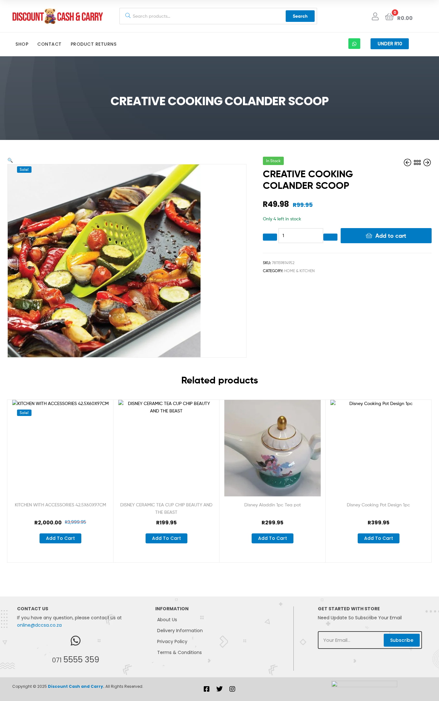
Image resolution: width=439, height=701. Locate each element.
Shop (21, 44)
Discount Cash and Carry (75, 686)
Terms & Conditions (179, 652)
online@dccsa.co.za (39, 625)
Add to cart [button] (60, 538)
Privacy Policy (172, 641)
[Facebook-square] (206, 689)
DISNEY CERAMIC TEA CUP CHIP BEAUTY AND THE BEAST (166, 508)
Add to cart (390, 235)
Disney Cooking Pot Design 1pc (378, 504)
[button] (10, 160)
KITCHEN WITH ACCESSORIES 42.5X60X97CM (60, 504)
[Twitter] (219, 689)
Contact (49, 44)
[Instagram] (232, 689)
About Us (167, 619)
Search (300, 16)
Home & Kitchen (299, 270)
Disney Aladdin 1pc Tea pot (272, 504)
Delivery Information (180, 630)
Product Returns (94, 44)
